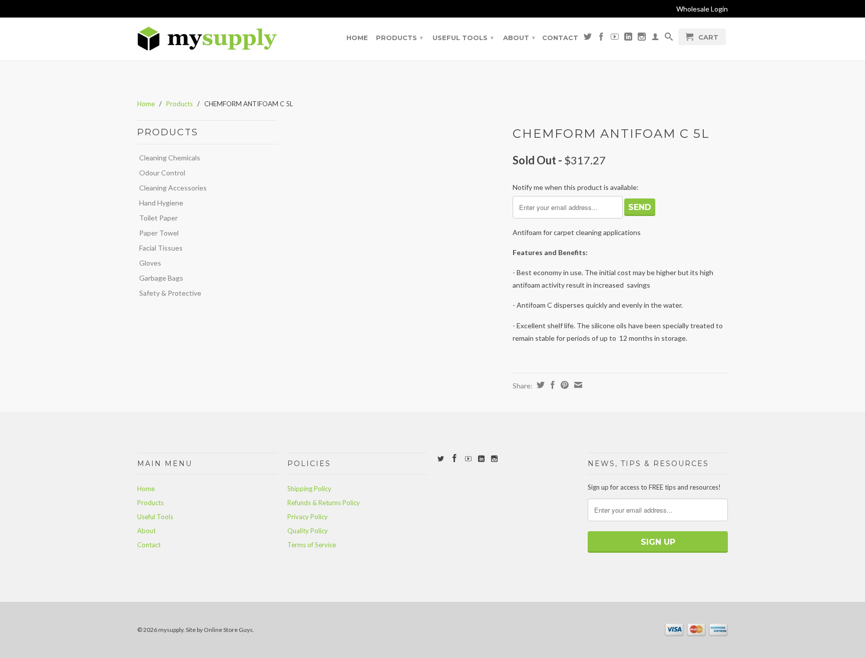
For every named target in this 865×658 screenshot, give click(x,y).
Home (357, 38)
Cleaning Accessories (173, 187)
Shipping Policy (309, 489)
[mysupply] (207, 39)
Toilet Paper (158, 217)
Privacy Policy (307, 517)
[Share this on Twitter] (539, 385)
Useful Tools (463, 38)
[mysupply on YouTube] (615, 39)
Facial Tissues (161, 248)
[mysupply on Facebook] (601, 39)
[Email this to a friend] (577, 385)
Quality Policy (307, 531)
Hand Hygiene (161, 202)
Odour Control (162, 172)
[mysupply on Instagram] (642, 39)
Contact (560, 38)
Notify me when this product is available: (576, 187)
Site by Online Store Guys (219, 629)
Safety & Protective (170, 293)
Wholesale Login (702, 9)
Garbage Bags (161, 278)
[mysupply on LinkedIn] (628, 39)
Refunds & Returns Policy (323, 503)
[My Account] (655, 39)
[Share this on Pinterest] (563, 385)
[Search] (669, 39)
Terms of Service (311, 545)
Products (399, 38)
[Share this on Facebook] (551, 385)
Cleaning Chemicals (169, 157)
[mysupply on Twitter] (588, 39)
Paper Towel (159, 233)
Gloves (150, 263)
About (519, 38)
